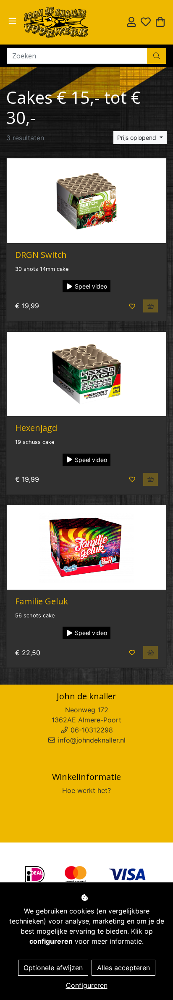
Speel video (90, 286)
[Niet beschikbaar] (150, 305)
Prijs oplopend (137, 137)
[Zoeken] (156, 56)
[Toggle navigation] (12, 21)
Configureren (86, 985)
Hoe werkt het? (86, 790)
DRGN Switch (41, 254)
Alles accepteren (123, 967)
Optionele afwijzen (53, 967)
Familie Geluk (41, 601)
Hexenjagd (36, 427)
